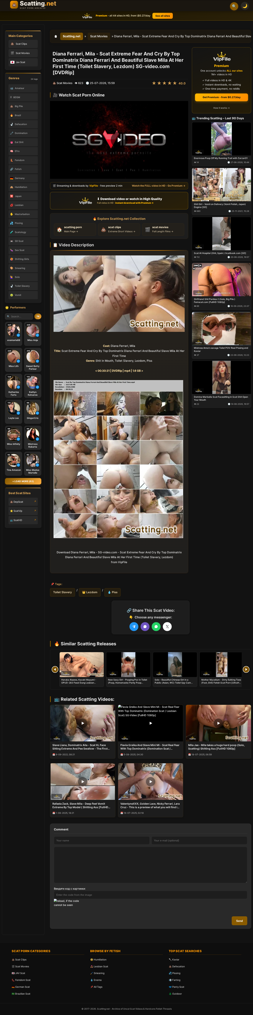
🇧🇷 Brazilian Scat (21, 993)
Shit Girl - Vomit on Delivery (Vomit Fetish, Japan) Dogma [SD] (220, 205)
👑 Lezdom (89, 592)
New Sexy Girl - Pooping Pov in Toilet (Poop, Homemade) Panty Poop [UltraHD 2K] (127, 682)
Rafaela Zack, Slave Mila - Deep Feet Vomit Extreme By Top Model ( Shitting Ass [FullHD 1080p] (80, 805)
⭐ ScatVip (16, 510)
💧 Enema (95, 979)
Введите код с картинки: (70, 888)
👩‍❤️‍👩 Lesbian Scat (99, 966)
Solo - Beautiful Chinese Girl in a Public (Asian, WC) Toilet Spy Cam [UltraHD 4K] (173, 682)
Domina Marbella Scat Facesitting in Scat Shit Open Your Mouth (221, 398)
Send (239, 920)
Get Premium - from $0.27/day (222, 97)
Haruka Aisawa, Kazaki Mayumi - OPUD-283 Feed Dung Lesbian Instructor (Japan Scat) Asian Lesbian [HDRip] (81, 684)
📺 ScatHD (16, 520)
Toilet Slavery (62, 592)
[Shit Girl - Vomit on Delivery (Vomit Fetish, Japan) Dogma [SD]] (221, 184)
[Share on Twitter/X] (167, 626)
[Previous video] (55, 669)
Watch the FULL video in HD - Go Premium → (158, 185)
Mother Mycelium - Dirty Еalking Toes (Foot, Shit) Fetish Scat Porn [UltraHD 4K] (221, 682)
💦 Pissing (174, 973)
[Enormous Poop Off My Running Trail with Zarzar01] (221, 138)
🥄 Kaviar (174, 959)
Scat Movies (99, 36)
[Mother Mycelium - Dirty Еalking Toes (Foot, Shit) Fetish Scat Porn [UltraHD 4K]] (222, 664)
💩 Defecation (177, 966)
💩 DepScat (16, 501)
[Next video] (246, 669)
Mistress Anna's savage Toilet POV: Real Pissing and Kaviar (221, 349)
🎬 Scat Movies (20, 966)
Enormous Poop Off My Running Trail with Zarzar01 (221, 158)
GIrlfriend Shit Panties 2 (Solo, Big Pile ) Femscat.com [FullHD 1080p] (214, 300)
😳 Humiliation (98, 959)
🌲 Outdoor (175, 993)
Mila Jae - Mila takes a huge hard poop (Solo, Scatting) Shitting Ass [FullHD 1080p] (216, 746)
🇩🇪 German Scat (21, 986)
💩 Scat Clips (19, 959)
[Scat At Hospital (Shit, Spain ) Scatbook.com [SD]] (221, 233)
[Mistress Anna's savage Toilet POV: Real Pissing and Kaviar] (221, 328)
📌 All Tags (96, 986)
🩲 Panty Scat (176, 986)
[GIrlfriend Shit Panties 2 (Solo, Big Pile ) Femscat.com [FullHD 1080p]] (221, 279)
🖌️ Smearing (97, 973)
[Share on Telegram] (133, 626)
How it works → (221, 107)
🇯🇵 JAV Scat (18, 973)
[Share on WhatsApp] (156, 626)
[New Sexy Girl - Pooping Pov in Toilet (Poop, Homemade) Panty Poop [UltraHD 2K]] (128, 664)
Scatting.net (71, 36)
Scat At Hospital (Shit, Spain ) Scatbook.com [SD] (220, 253)
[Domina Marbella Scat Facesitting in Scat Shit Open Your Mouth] (221, 377)
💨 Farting (174, 979)
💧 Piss (112, 592)
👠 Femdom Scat (21, 979)
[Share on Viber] (145, 626)
